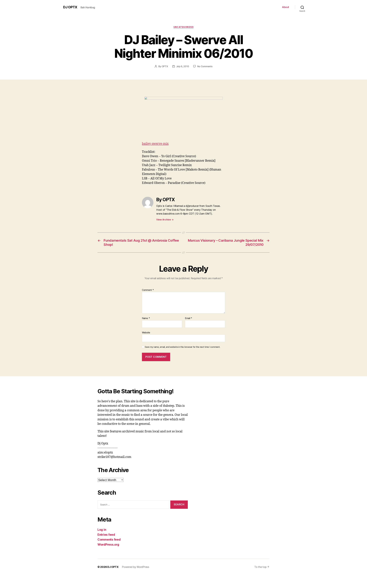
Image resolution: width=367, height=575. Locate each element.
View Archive (164, 219)
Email (188, 318)
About (285, 7)
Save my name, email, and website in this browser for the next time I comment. (182, 347)
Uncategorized (183, 27)
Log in (101, 529)
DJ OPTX (70, 7)
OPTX (165, 66)
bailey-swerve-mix (155, 144)
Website (146, 332)
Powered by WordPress (135, 566)
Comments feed (109, 539)
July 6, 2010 (182, 66)
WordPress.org (108, 544)
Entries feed (106, 534)
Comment (148, 290)
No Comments (204, 66)
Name (146, 318)
